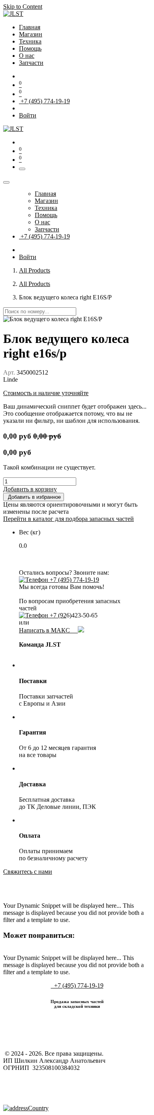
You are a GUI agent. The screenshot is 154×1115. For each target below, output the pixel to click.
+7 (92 (57, 615)
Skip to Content (22, 6)
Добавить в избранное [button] (33, 497)
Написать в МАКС (48, 630)
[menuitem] (29, 27)
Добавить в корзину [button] (30, 489)
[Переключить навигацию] (22, 169)
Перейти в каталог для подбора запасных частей (68, 518)
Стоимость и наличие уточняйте (45, 393)
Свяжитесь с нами (27, 871)
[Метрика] (26, 1108)
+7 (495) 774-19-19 (44, 101)
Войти (27, 115)
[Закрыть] (6, 182)
